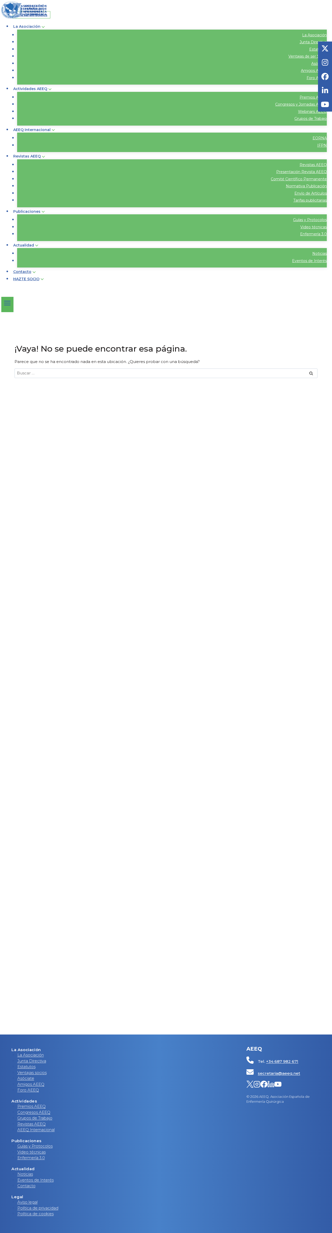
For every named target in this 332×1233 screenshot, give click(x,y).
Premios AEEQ (313, 97)
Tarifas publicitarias (310, 200)
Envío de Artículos (310, 193)
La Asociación (314, 35)
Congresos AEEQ (33, 1112)
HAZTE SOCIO (26, 279)
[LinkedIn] (270, 1085)
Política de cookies (35, 1213)
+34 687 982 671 (282, 1061)
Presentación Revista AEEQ (301, 171)
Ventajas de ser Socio (307, 56)
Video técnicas (313, 227)
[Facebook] (263, 1085)
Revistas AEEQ (313, 164)
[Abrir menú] (7, 304)
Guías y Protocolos (310, 219)
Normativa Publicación (306, 186)
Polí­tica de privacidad (37, 1207)
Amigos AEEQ (314, 70)
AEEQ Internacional (36, 1129)
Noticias (319, 253)
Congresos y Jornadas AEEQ (301, 104)
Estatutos (26, 1066)
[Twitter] (249, 1085)
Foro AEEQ (317, 78)
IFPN (322, 145)
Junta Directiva (313, 42)
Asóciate (25, 1078)
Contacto (22, 271)
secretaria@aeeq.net (279, 1073)
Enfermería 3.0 (313, 234)
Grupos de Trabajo (310, 118)
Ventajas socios (32, 1072)
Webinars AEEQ (312, 111)
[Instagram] (256, 1085)
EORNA (320, 138)
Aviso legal (27, 1202)
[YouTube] (277, 1085)
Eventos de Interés (309, 260)
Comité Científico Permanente (299, 179)
